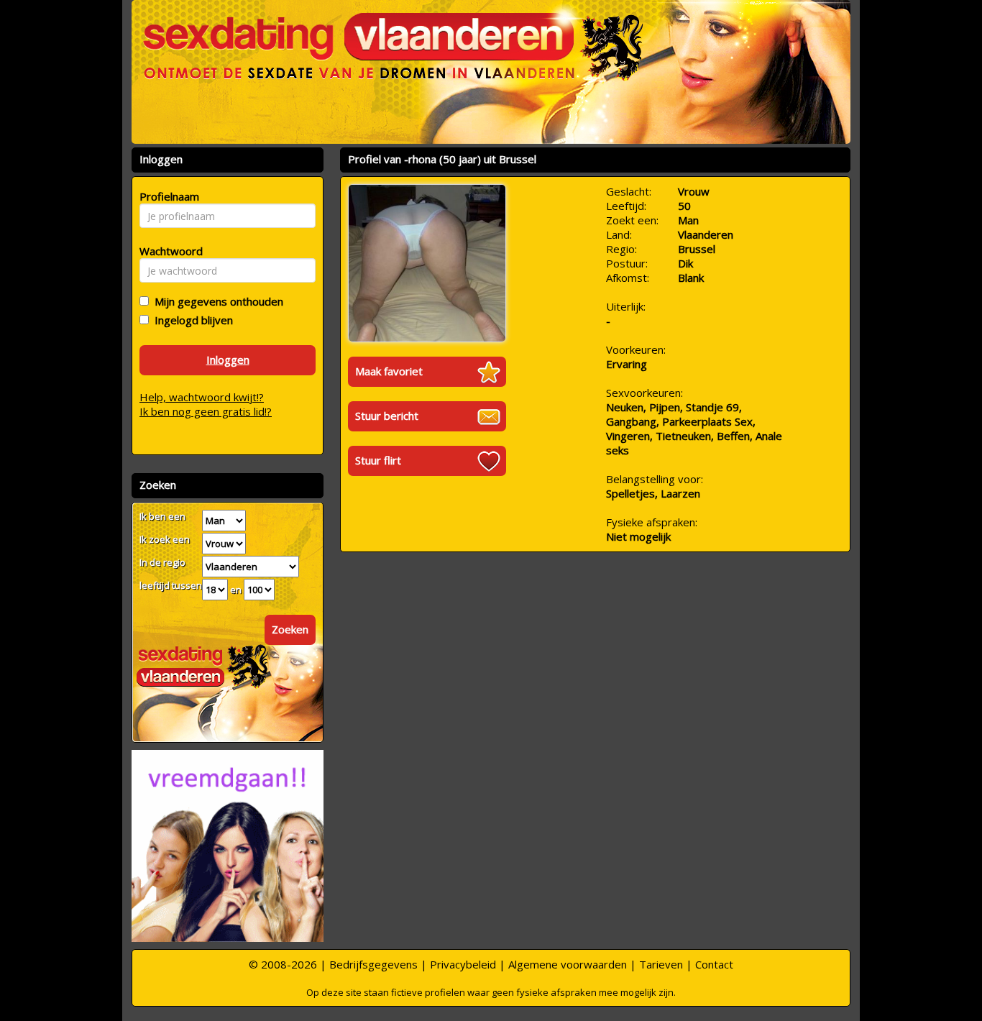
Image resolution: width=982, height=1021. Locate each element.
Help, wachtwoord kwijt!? (201, 397)
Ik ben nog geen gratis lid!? (205, 411)
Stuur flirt (378, 460)
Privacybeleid (463, 964)
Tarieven (661, 964)
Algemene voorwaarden (567, 964)
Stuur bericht (386, 415)
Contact (714, 964)
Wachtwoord (167, 251)
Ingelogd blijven (191, 320)
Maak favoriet (389, 371)
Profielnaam (167, 196)
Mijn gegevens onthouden (216, 301)
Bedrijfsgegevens (373, 964)
